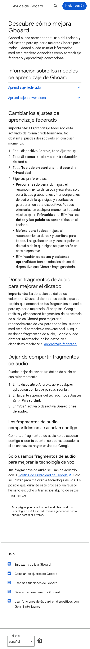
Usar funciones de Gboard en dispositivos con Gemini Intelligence (47, 604)
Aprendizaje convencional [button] (27, 98)
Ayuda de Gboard (28, 6)
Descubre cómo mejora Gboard (37, 592)
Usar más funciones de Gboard (36, 583)
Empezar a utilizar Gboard (33, 564)
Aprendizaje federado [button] (24, 87)
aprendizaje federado (60, 344)
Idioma (16, 635)
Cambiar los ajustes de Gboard (36, 574)
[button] (7, 6)
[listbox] (21, 641)
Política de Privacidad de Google (43, 475)
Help (11, 554)
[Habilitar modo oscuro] (40, 641)
